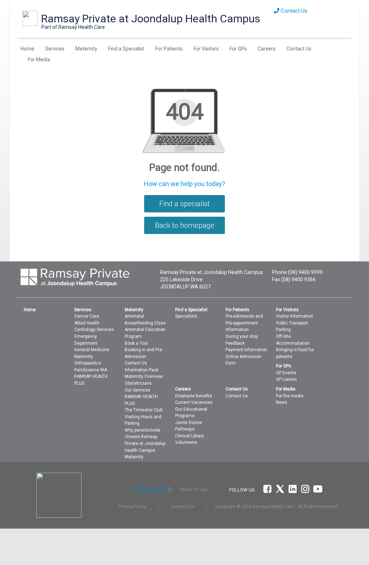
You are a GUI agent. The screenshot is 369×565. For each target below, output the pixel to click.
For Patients (169, 49)
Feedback (235, 343)
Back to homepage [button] (184, 225)
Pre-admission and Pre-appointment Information (244, 323)
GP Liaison (286, 379)
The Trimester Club (144, 409)
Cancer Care (86, 316)
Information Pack (142, 369)
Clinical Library (189, 435)
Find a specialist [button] (184, 203)
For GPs (238, 49)
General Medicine (91, 349)
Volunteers (186, 442)
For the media (289, 395)
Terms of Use (194, 489)
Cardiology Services (94, 329)
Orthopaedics (87, 363)
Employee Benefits (193, 395)
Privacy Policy (132, 506)
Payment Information (246, 349)
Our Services (137, 390)
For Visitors (206, 49)
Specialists (186, 316)
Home (27, 49)
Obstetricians (138, 383)
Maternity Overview (144, 376)
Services (55, 49)
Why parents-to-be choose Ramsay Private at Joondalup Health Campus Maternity (145, 443)
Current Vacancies (194, 402)
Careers (267, 49)
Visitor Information (294, 316)
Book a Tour (136, 343)
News (281, 402)
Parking (283, 329)
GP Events (286, 372)
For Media (39, 59)
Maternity (86, 49)
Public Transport (292, 323)
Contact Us (293, 11)
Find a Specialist (126, 49)
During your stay (242, 336)
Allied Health (86, 323)
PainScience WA (90, 369)
